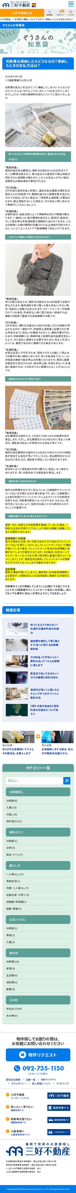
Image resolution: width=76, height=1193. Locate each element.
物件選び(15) (14, 821)
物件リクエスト (42, 1055)
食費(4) (10, 989)
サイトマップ (62, 1083)
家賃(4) (10, 968)
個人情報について (41, 1083)
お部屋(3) (11, 928)
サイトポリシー (19, 1083)
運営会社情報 (13, 1079)
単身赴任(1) (13, 881)
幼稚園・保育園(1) (16, 901)
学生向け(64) (14, 1008)
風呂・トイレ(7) (14, 854)
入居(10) (11, 807)
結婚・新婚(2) (14, 908)
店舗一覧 (31, 1079)
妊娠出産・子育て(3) (17, 895)
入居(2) (10, 942)
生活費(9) (12, 975)
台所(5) (10, 847)
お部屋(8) (11, 800)
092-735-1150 (43, 1068)
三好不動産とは (22, 13)
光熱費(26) (12, 961)
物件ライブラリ (48, 1079)
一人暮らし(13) (15, 874)
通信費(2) (12, 982)
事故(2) (10, 935)
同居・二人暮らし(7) (17, 888)
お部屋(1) (11, 841)
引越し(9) (11, 814)
